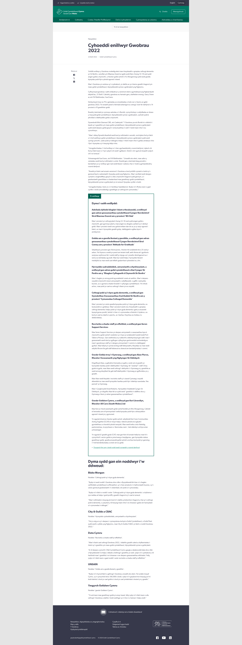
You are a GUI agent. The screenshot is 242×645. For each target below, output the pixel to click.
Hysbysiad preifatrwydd (78, 629)
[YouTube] (164, 637)
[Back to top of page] (238, 3)
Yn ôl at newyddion (121, 27)
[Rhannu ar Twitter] (74, 78)
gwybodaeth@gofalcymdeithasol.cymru (82, 638)
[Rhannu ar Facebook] (74, 75)
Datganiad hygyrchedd (120, 624)
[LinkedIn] (170, 637)
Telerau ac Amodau (119, 627)
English (172, 3)
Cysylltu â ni (116, 622)
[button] (64, 19)
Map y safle (74, 624)
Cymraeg (181, 3)
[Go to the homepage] (70, 11)
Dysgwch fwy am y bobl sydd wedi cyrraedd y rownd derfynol (117, 447)
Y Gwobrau (74, 627)
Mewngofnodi (178, 11)
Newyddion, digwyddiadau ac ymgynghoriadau (87, 622)
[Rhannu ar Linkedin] (74, 82)
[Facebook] (157, 637)
